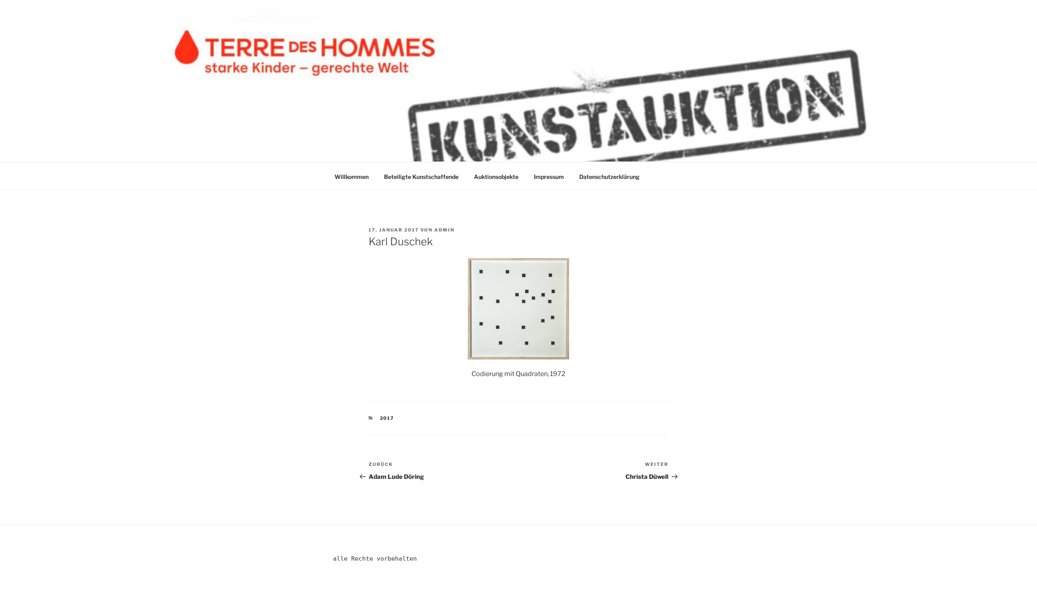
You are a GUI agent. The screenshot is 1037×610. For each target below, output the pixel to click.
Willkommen (352, 176)
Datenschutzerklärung (609, 176)
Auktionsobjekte (496, 176)
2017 (387, 418)
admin (444, 230)
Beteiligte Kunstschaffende (421, 176)
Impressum (549, 176)
